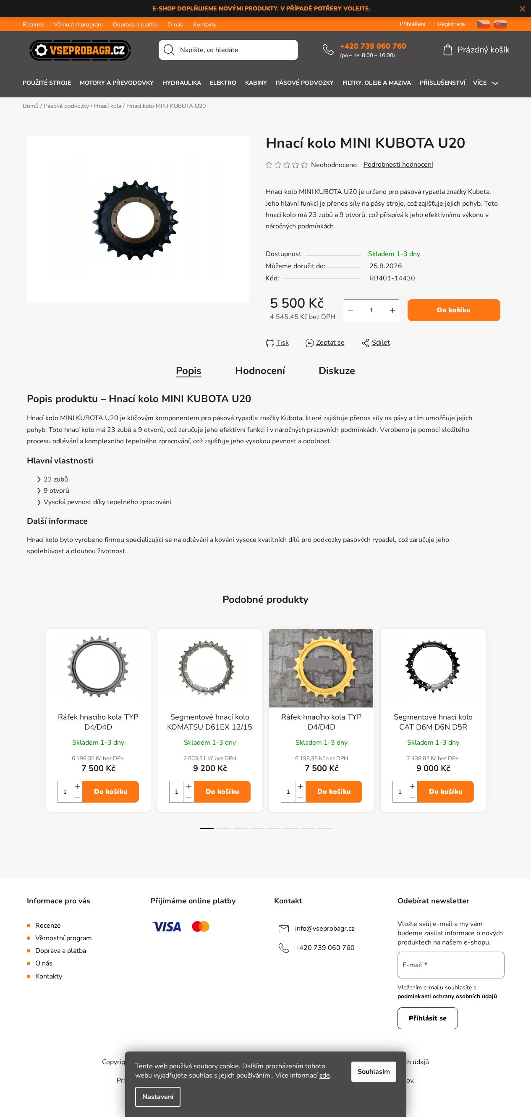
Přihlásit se (428, 1018)
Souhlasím (374, 1071)
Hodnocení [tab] (260, 370)
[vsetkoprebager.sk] (500, 24)
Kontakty (205, 25)
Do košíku (454, 310)
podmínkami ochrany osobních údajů (447, 996)
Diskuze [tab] (337, 370)
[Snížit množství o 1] (350, 310)
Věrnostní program (78, 25)
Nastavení (157, 1096)
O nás (175, 25)
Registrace (451, 24)
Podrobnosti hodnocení (398, 164)
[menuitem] (46, 83)
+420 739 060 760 (373, 46)
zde (324, 1075)
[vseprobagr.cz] (480, 24)
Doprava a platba (135, 25)
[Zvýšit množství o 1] (392, 310)
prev (33, 736)
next (498, 736)
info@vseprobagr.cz (324, 928)
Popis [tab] (188, 370)
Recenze (33, 25)
